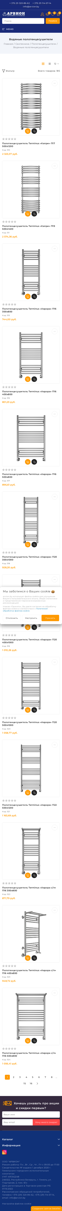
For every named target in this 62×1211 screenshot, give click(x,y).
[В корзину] (28, 131)
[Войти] (42, 14)
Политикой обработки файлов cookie (25, 609)
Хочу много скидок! (46, 1122)
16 (31, 1083)
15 (25, 1083)
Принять (50, 618)
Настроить (31, 618)
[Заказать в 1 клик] (34, 131)
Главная (8, 43)
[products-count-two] (43, 63)
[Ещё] (55, 83)
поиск (8, 21)
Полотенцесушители (44, 43)
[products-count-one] (49, 63)
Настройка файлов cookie (16, 1203)
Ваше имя (9, 1114)
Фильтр (10, 70)
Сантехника (22, 43)
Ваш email (9, 1122)
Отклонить (12, 618)
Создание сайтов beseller (46, 1208)
